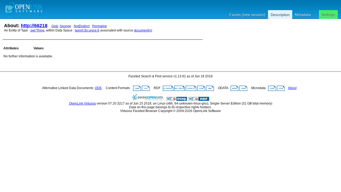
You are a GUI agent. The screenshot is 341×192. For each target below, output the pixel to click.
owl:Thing (37, 30)
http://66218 (34, 25)
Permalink (99, 26)
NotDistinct (82, 26)
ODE (98, 88)
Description (280, 15)
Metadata (303, 15)
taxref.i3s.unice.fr (87, 30)
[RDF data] (198, 100)
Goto (54, 26)
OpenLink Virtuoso (82, 103)
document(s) (143, 30)
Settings (328, 15)
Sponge (65, 26)
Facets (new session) (247, 15)
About (292, 88)
